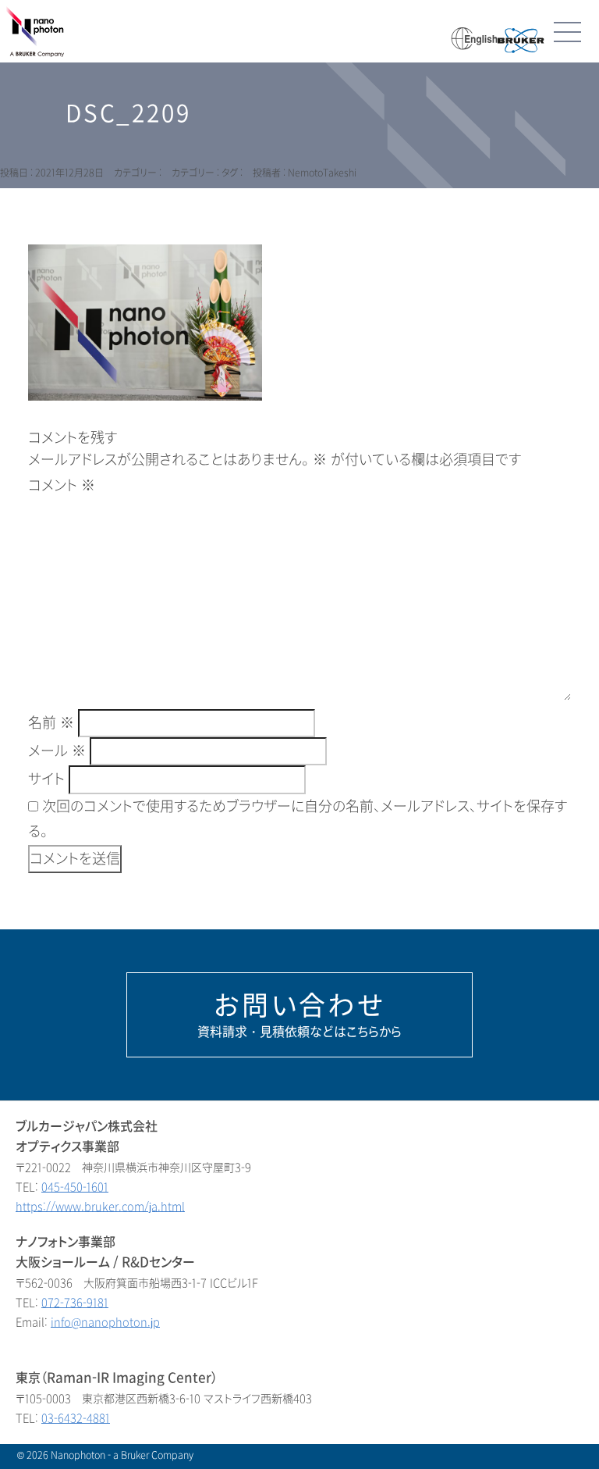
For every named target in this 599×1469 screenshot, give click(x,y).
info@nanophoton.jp (105, 1322)
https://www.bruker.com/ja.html (100, 1207)
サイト (46, 779)
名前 (51, 723)
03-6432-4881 (75, 1418)
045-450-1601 (74, 1187)
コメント (61, 485)
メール (57, 751)
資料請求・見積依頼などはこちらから (299, 1014)
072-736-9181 (74, 1303)
